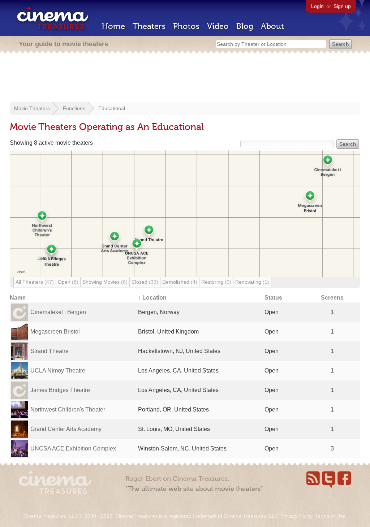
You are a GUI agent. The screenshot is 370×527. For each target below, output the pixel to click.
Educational (111, 108)
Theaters (149, 26)
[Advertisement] (185, 78)
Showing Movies (105, 282)
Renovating (252, 282)
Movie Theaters (32, 108)
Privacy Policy (296, 516)
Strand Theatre (49, 351)
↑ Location (152, 298)
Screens (332, 298)
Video (218, 26)
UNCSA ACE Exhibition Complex (73, 448)
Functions (74, 108)
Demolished (179, 282)
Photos (186, 26)
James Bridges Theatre (60, 390)
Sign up (342, 6)
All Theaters (35, 282)
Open (68, 282)
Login (317, 6)
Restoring (216, 282)
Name (18, 298)
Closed (145, 282)
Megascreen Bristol (55, 331)
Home (113, 26)
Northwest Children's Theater (67, 409)
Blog (244, 26)
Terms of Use (330, 516)
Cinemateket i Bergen (58, 312)
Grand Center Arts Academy (66, 429)
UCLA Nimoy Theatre (57, 370)
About (272, 26)
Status (273, 298)
